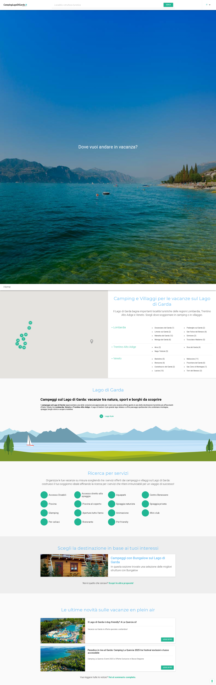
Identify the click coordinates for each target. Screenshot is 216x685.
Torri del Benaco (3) (194, 371)
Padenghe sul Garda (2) (196, 328)
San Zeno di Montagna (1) (197, 367)
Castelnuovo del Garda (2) (165, 367)
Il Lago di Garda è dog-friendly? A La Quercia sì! (112, 622)
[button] (91, 341)
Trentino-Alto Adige (124, 346)
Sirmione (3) (191, 336)
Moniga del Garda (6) (163, 340)
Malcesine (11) (192, 359)
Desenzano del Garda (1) (164, 328)
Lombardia (119, 327)
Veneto (117, 358)
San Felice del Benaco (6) (197, 332)
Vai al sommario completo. (122, 677)
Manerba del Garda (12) (164, 336)
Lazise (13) (159, 371)
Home (7, 286)
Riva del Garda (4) (193, 347)
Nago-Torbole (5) (161, 351)
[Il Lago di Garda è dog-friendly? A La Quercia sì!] (62, 630)
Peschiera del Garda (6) (196, 363)
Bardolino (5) (160, 359)
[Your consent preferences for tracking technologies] (212, 681)
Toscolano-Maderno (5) (196, 340)
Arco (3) (158, 347)
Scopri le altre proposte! (121, 583)
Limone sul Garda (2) (163, 332)
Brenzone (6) (160, 363)
